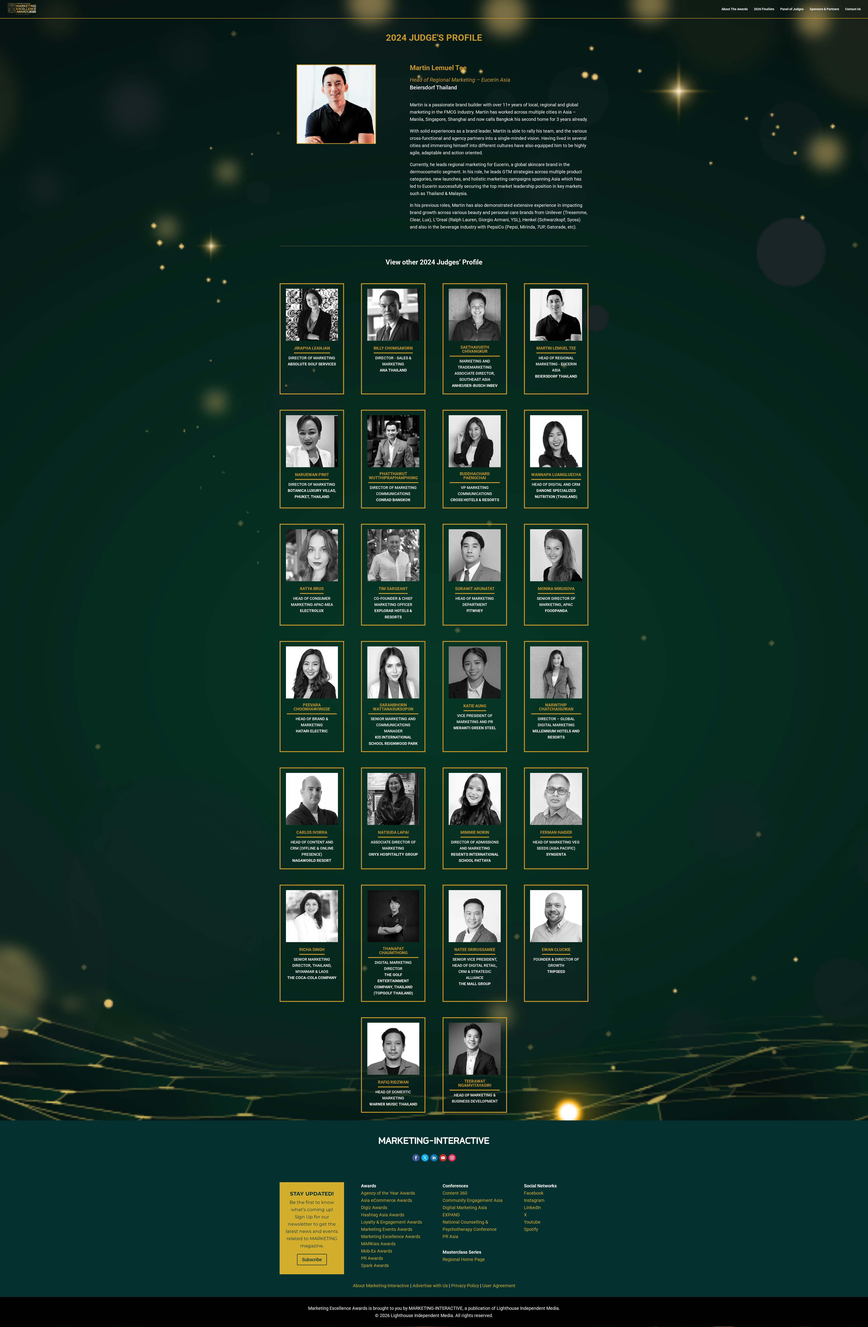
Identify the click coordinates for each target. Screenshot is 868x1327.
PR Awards (372, 1258)
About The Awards (735, 9)
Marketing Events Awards (386, 1229)
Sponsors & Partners (824, 9)
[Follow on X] (425, 1157)
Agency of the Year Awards (388, 1193)
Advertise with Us (430, 1285)
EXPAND (451, 1214)
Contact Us (853, 9)
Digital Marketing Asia (465, 1207)
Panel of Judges (792, 9)
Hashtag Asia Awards (382, 1214)
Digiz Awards (374, 1207)
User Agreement (498, 1285)
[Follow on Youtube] (443, 1157)
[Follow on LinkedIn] (434, 1157)
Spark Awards (375, 1265)
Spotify (531, 1229)
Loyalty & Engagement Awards (391, 1222)
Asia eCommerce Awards (386, 1200)
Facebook (533, 1193)
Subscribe (312, 1259)
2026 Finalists (764, 9)
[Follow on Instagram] (452, 1157)
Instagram (534, 1200)
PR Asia (450, 1236)
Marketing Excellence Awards (390, 1236)
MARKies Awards (378, 1243)
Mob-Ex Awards (376, 1251)
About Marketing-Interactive (381, 1285)
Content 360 (455, 1193)
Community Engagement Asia (472, 1200)
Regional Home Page (464, 1259)
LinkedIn (532, 1207)
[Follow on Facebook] (416, 1157)
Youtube (532, 1222)
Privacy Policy (465, 1285)
